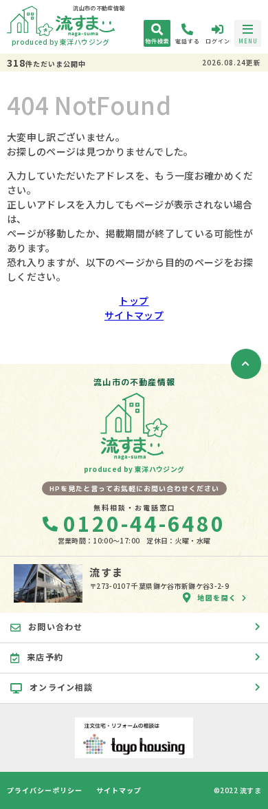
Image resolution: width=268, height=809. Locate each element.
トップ (133, 301)
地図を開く (217, 597)
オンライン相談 (61, 687)
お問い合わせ (55, 626)
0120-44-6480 (144, 523)
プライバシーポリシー (44, 790)
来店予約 (45, 656)
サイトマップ (134, 315)
